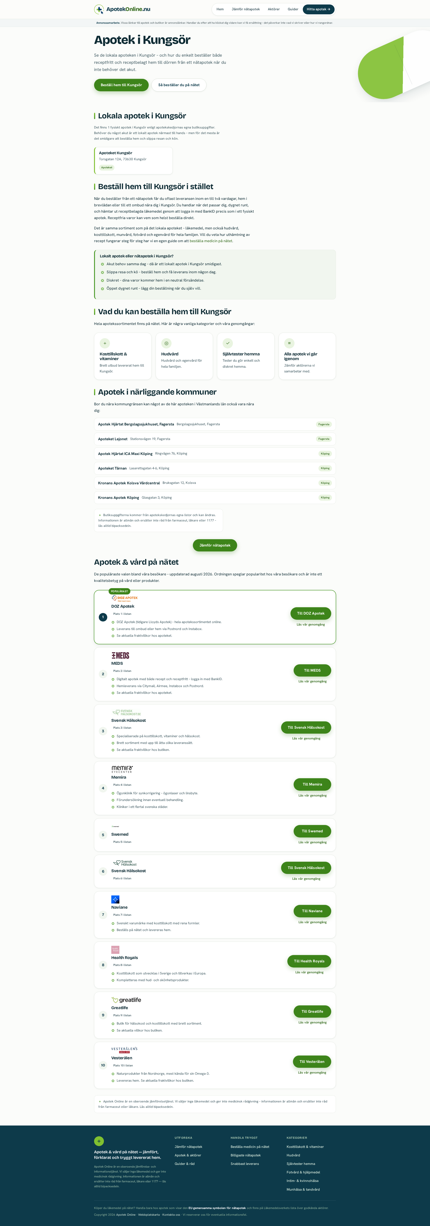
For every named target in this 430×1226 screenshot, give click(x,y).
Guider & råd (185, 1163)
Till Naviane (312, 910)
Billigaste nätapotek (246, 1155)
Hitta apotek (319, 9)
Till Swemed (312, 831)
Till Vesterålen (312, 1061)
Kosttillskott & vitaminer (305, 1146)
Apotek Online (125, 1215)
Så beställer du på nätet (179, 84)
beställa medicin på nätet (211, 240)
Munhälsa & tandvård (303, 1189)
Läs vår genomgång (311, 624)
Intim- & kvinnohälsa (302, 1180)
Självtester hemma (301, 1163)
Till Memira (312, 784)
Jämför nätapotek (246, 9)
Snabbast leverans (245, 1163)
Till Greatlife (312, 1011)
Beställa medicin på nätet (250, 1146)
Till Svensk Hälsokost (306, 727)
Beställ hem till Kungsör (121, 84)
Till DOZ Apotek (311, 613)
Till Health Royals (309, 961)
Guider (293, 9)
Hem (220, 9)
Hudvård (293, 1155)
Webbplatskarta (149, 1215)
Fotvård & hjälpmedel (303, 1172)
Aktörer (274, 9)
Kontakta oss (171, 1215)
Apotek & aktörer (188, 1155)
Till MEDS (312, 670)
